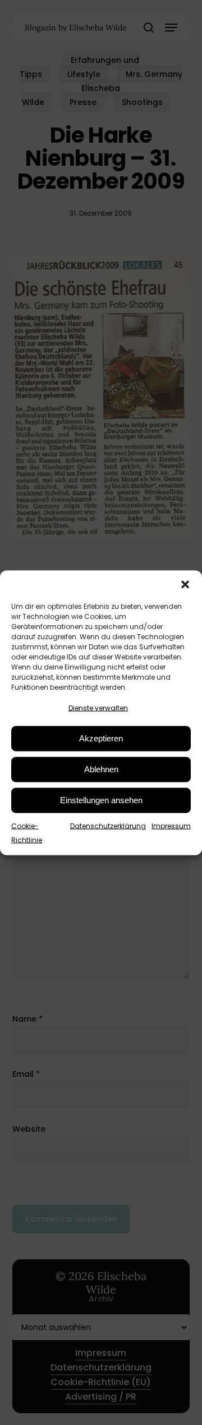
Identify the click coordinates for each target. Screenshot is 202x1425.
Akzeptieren (101, 738)
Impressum (171, 825)
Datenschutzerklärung (108, 825)
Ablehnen (101, 769)
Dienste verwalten (98, 707)
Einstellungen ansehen (101, 800)
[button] (185, 584)
